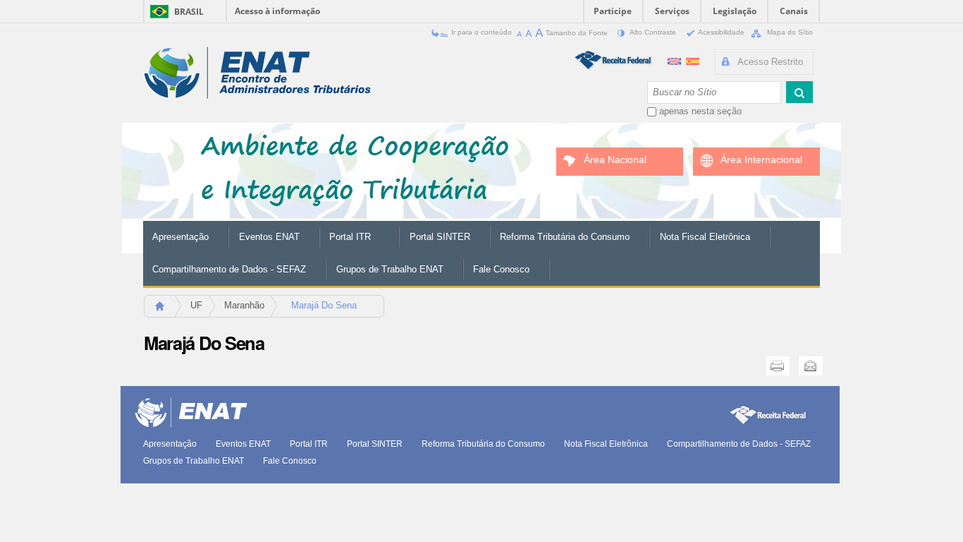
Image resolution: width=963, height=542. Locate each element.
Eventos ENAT (269, 236)
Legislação (734, 11)
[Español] (692, 59)
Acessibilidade (722, 32)
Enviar (811, 365)
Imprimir (778, 365)
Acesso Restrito (770, 61)
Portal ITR (350, 236)
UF (196, 305)
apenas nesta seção (700, 111)
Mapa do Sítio (789, 32)
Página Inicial (166, 310)
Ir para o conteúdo (481, 32)
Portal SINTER (440, 236)
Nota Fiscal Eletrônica (705, 236)
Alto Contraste (653, 32)
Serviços (672, 11)
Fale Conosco (501, 269)
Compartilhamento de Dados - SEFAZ (229, 269)
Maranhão (244, 305)
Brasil (189, 12)
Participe (613, 11)
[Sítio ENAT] (257, 73)
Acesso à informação (277, 11)
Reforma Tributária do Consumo (565, 236)
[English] (676, 59)
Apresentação (180, 236)
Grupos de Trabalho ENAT (389, 269)
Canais (794, 11)
